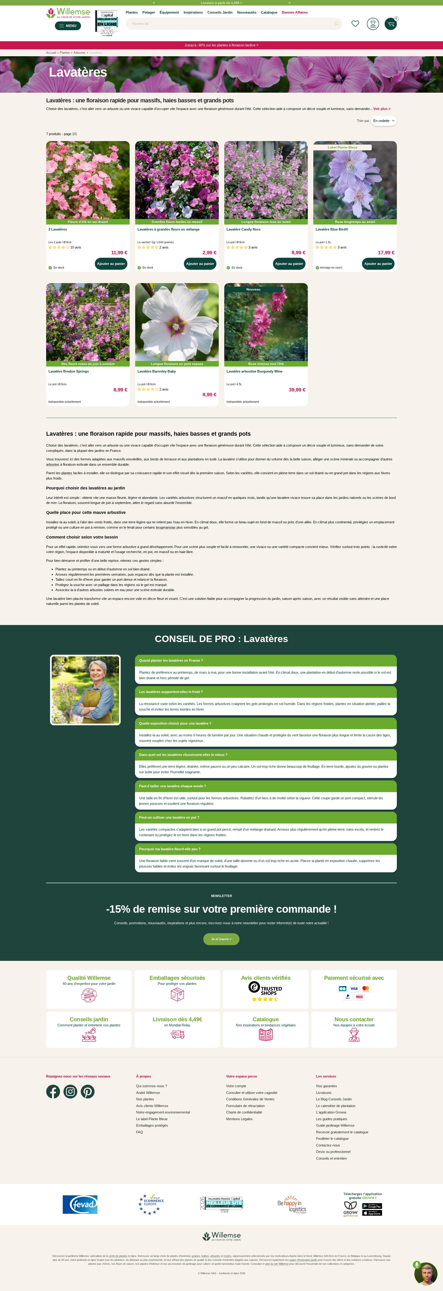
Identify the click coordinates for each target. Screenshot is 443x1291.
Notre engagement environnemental (163, 1112)
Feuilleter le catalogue (332, 1138)
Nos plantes (145, 1099)
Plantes (132, 12)
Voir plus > (382, 109)
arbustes (52, 464)
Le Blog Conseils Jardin (334, 1099)
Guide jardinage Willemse (335, 1125)
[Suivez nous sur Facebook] (53, 1092)
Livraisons (324, 1093)
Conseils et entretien (331, 1158)
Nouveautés (246, 12)
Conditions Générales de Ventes (250, 1099)
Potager (148, 12)
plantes (66, 473)
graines (196, 1256)
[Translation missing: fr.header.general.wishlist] (355, 24)
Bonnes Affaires (295, 12)
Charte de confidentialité (244, 1112)
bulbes (205, 1256)
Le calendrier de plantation (335, 1106)
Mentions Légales (239, 1119)
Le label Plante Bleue (152, 1119)
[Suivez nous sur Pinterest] (88, 1092)
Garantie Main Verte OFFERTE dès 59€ (221, 3)
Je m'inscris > (221, 939)
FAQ (139, 1132)
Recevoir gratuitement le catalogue (342, 1132)
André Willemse (148, 1093)
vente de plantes (118, 1256)
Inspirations (193, 12)
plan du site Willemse (277, 1263)
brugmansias (166, 527)
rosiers (227, 1256)
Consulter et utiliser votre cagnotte (251, 1093)
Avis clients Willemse (152, 1106)
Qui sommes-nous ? (151, 1086)
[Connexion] (373, 24)
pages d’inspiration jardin (303, 1259)
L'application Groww (331, 1112)
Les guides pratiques (331, 1119)
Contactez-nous (328, 1145)
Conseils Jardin (220, 12)
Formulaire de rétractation (245, 1106)
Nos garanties (326, 1086)
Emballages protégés (152, 1125)
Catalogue (269, 12)
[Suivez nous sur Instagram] (70, 1092)
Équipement (169, 12)
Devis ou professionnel (333, 1152)
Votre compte (236, 1086)
